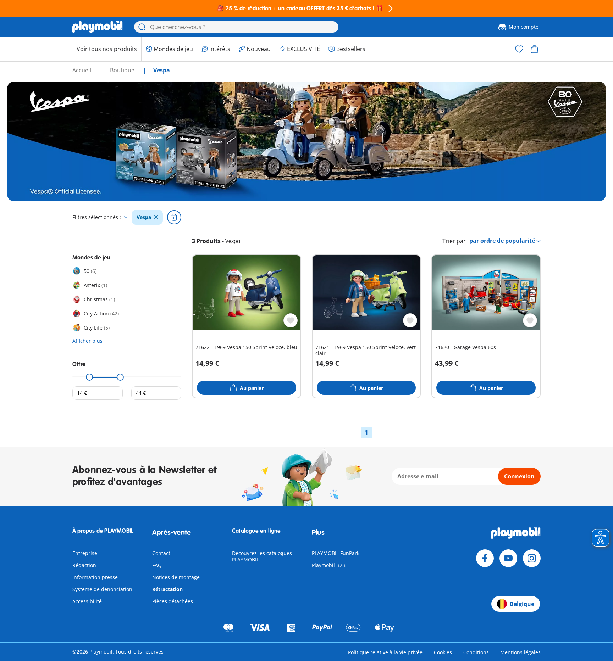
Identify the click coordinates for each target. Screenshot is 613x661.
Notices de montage (176, 577)
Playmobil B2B (329, 565)
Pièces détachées (172, 601)
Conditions (476, 652)
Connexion (519, 476)
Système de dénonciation (102, 589)
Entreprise (84, 553)
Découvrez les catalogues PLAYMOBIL (262, 556)
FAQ (157, 565)
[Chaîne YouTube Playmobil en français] (508, 558)
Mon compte (524, 26)
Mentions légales (520, 652)
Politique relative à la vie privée (385, 652)
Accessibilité (87, 601)
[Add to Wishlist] (290, 320)
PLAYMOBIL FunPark (335, 553)
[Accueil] (97, 27)
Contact (161, 553)
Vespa (144, 217)
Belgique (522, 604)
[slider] (89, 377)
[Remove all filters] (174, 217)
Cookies (443, 652)
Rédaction (84, 565)
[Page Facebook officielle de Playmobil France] (485, 558)
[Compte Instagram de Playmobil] (532, 558)
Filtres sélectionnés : (96, 217)
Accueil (82, 70)
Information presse (95, 577)
